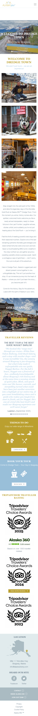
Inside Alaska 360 (17, 694)
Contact (17, 691)
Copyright (19, 707)
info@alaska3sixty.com (19, 667)
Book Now (18, 484)
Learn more (18, 98)
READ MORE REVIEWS (18, 591)
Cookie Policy (19, 710)
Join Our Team (17, 697)
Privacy (19, 704)
